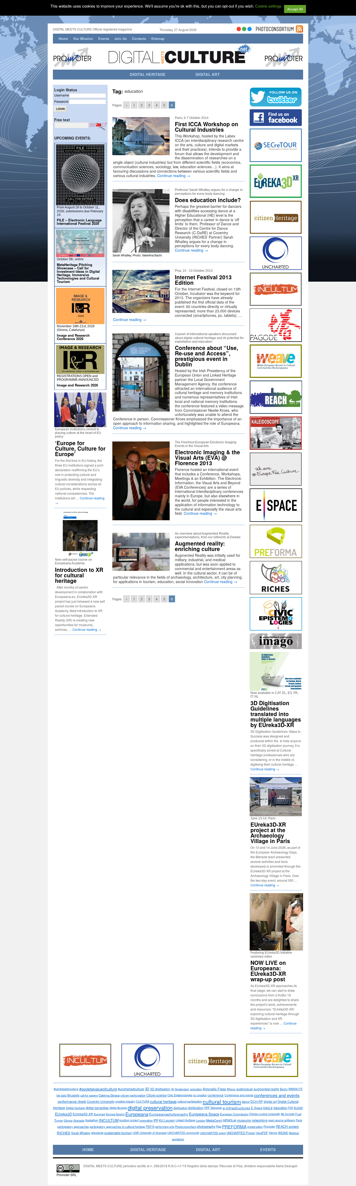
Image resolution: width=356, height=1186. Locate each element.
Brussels (73, 1095)
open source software (281, 1120)
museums (244, 1120)
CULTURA (142, 1101)
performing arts (164, 1126)
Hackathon (91, 1120)
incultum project (129, 1120)
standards (97, 1133)
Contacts (139, 38)
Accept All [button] (295, 9)
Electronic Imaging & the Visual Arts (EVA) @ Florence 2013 (207, 457)
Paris (299, 1120)
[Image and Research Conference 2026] (80, 322)
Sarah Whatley (80, 1133)
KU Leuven (167, 1120)
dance (246, 1101)
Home (63, 38)
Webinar (294, 1133)
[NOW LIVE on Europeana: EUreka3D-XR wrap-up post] (278, 948)
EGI (290, 1108)
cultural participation (189, 1101)
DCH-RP (256, 1101)
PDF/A (150, 1126)
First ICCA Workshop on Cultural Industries (206, 126)
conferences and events (276, 1095)
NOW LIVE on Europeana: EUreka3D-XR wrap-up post (268, 971)
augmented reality (266, 1089)
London (200, 1120)
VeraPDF (262, 1133)
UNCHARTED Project (240, 1133)
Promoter (269, 1126)
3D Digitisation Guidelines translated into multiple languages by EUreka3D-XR (275, 714)
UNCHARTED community (183, 1133)
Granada (78, 1120)
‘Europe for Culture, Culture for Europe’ (80, 448)
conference (216, 1095)
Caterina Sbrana (109, 1095)
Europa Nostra (115, 1114)
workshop (178, 1139)
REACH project (287, 1126)
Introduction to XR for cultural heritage (79, 575)
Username (61, 95)
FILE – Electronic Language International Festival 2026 (79, 221)
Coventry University (100, 1101)
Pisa (218, 1126)
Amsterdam (182, 1089)
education (280, 1107)
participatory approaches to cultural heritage (117, 1126)
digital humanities (97, 1108)
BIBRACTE (296, 1089)
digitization (196, 1107)
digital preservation (150, 1107)
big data (61, 1095)
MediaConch (214, 1120)
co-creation (200, 1095)
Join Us (120, 38)
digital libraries (118, 1108)
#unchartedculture (131, 1089)
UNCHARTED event (213, 1133)
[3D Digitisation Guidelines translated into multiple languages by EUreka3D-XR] (276, 688)
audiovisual (244, 1089)
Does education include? (208, 200)
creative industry (125, 1101)
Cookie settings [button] (268, 6)
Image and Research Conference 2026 (73, 337)
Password (61, 101)
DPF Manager (213, 1108)
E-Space (256, 1108)
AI (172, 1089)
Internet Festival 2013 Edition (203, 279)
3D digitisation (160, 1089)
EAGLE (268, 1108)
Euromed (99, 1114)
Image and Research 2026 (77, 385)
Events (103, 38)
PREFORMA (234, 1126)
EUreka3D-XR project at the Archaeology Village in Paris (270, 832)
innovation (146, 1120)
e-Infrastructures (236, 1107)
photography (206, 1126)
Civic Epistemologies (179, 1095)
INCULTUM (109, 1120)
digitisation (180, 1108)
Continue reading (173, 175)
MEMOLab (229, 1120)
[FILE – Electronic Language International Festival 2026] (80, 203)
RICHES (63, 1132)
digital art (270, 1101)
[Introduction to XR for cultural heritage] (80, 555)
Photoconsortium (185, 1126)
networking (259, 1120)
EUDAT (298, 1108)
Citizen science (156, 1095)
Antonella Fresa (214, 1088)
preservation (255, 1126)
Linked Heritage (185, 1120)
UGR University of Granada (150, 1133)
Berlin (284, 1089)
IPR (156, 1120)
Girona (68, 1120)
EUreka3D (63, 1114)
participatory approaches (73, 1126)
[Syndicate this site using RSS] (299, 30)
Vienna (273, 1133)
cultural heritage (163, 1101)
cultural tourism (222, 1101)
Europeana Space (204, 1114)
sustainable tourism (118, 1132)
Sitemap (157, 38)
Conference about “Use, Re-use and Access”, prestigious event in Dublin (206, 356)
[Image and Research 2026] (80, 372)
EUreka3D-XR (83, 1114)
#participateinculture (66, 1089)
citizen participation (133, 1095)
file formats (287, 1114)
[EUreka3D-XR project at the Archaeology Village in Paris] (276, 814)
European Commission (234, 1114)
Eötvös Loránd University (264, 1114)
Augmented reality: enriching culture (200, 546)
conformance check (72, 1101)
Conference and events (238, 1095)
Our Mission (83, 38)
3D (147, 1088)
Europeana (136, 1114)
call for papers (89, 1095)
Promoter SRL (67, 1174)
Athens (231, 1089)
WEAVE (283, 1133)
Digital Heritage (75, 1108)
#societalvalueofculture (98, 1089)
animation (196, 1089)
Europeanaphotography (168, 1114)
